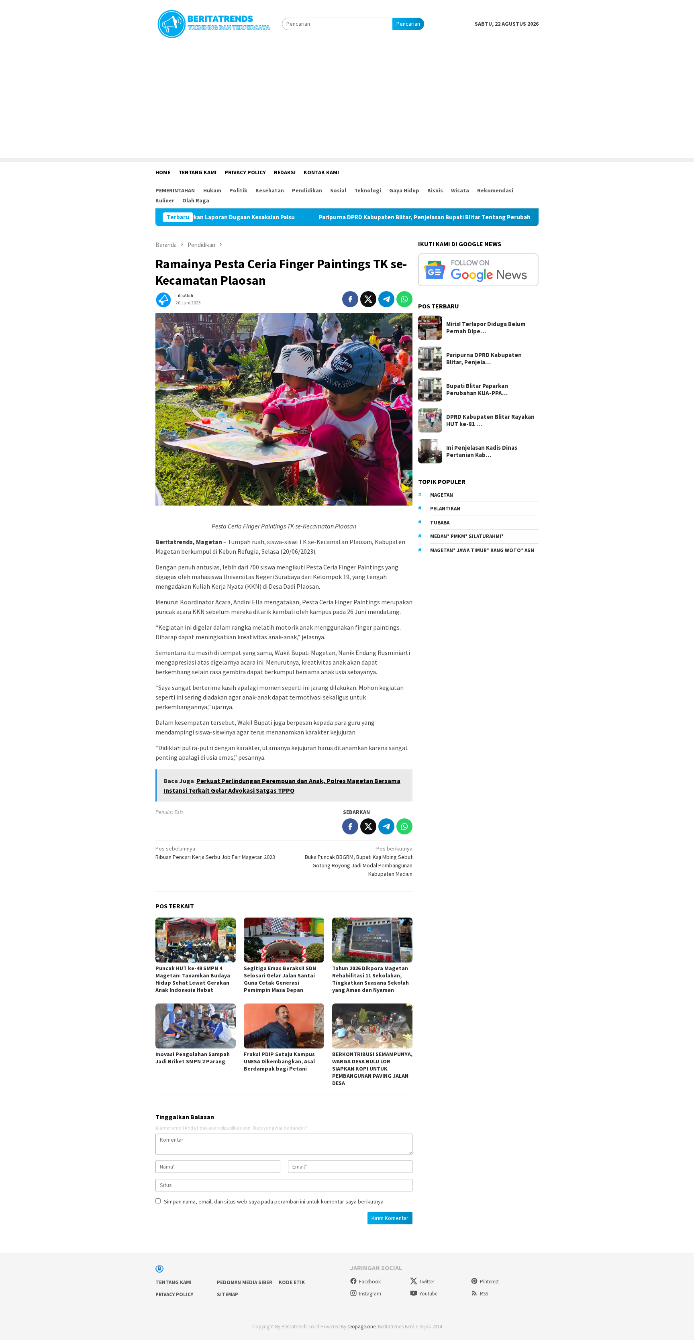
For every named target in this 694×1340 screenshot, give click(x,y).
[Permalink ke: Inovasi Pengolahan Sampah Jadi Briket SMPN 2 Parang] (195, 1025)
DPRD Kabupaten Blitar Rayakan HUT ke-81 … (490, 420)
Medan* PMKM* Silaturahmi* (467, 536)
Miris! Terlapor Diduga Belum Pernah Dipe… (485, 327)
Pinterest (489, 1281)
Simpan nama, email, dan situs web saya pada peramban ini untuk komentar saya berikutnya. (274, 1201)
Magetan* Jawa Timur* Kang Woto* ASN (482, 550)
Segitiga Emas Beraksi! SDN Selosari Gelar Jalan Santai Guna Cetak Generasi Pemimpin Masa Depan (280, 979)
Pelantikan (445, 508)
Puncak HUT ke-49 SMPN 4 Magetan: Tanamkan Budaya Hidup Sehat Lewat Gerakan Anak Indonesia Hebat (192, 979)
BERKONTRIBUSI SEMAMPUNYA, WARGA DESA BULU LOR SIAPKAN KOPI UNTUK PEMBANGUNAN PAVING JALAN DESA (372, 1068)
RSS (484, 1293)
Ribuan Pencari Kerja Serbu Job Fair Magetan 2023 (215, 853)
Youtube (428, 1293)
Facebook (370, 1281)
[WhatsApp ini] (404, 299)
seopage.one (361, 1326)
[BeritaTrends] (213, 23)
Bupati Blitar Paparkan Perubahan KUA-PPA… (477, 389)
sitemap (227, 1294)
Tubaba (439, 522)
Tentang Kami (173, 1282)
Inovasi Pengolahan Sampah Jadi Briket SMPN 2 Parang (192, 1057)
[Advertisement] (347, 102)
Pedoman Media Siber (244, 1282)
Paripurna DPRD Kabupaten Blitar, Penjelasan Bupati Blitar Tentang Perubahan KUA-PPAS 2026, (390, 217)
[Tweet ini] (368, 299)
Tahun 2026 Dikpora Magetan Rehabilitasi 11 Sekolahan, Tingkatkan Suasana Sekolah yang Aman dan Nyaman (370, 979)
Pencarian (408, 23)
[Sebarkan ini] (350, 299)
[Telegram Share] (386, 299)
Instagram (370, 1293)
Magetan (441, 495)
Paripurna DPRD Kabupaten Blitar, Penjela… (484, 358)
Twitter (426, 1281)
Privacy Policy (174, 1294)
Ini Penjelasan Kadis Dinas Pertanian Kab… (481, 451)
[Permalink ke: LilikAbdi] (163, 298)
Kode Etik (292, 1282)
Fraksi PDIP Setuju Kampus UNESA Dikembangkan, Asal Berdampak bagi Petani (279, 1061)
